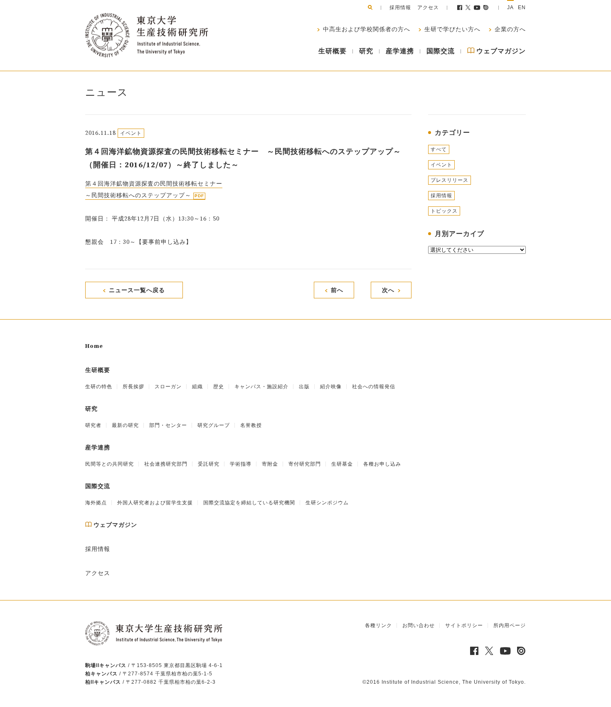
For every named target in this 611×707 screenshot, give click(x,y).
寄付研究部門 (304, 464)
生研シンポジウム (327, 503)
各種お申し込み (382, 464)
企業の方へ (509, 29)
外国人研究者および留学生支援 (155, 503)
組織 (197, 386)
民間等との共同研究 (109, 464)
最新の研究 (125, 425)
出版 (304, 386)
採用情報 (400, 7)
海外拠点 (96, 503)
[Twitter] (468, 7)
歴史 (218, 386)
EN (522, 7)
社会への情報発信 (373, 386)
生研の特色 (98, 386)
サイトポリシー (464, 625)
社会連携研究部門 (165, 464)
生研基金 (342, 464)
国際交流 (440, 51)
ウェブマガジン (500, 51)
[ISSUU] (486, 7)
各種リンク (378, 625)
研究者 (93, 425)
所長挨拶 (133, 386)
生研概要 (332, 51)
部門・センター (168, 425)
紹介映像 (331, 386)
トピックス (444, 211)
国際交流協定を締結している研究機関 (249, 503)
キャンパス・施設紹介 (261, 386)
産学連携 (400, 51)
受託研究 (208, 464)
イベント (441, 165)
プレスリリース (449, 180)
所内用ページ (509, 625)
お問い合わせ (418, 625)
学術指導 (240, 464)
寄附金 (270, 464)
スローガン (168, 386)
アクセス (428, 7)
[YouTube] (477, 7)
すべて (439, 149)
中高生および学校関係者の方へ (365, 29)
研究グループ (213, 425)
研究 (366, 51)
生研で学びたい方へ (451, 29)
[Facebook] (460, 7)
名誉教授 (251, 425)
